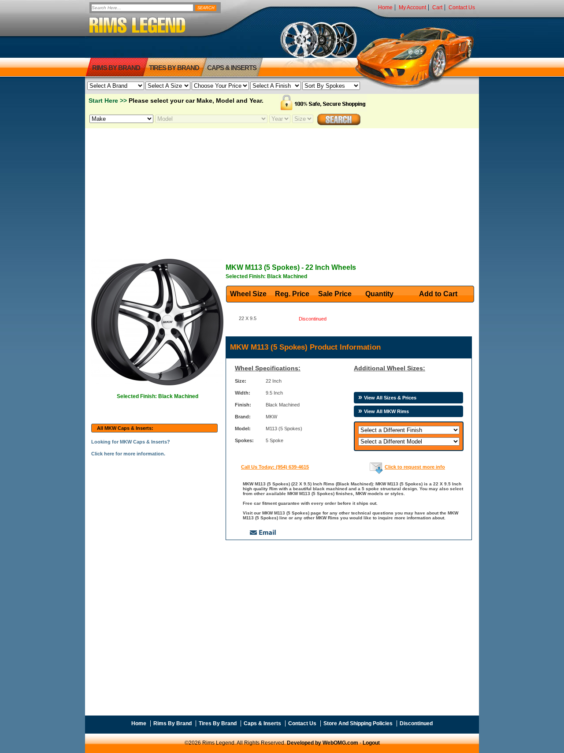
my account (412, 7)
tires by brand (174, 67)
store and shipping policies (358, 723)
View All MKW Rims (386, 411)
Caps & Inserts (231, 67)
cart (437, 7)
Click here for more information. (128, 453)
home (385, 7)
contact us (462, 7)
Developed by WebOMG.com (322, 743)
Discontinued (416, 723)
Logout (371, 743)
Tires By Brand (218, 723)
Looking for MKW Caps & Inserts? (130, 441)
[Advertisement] (282, 190)
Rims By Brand (116, 67)
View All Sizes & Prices (390, 397)
